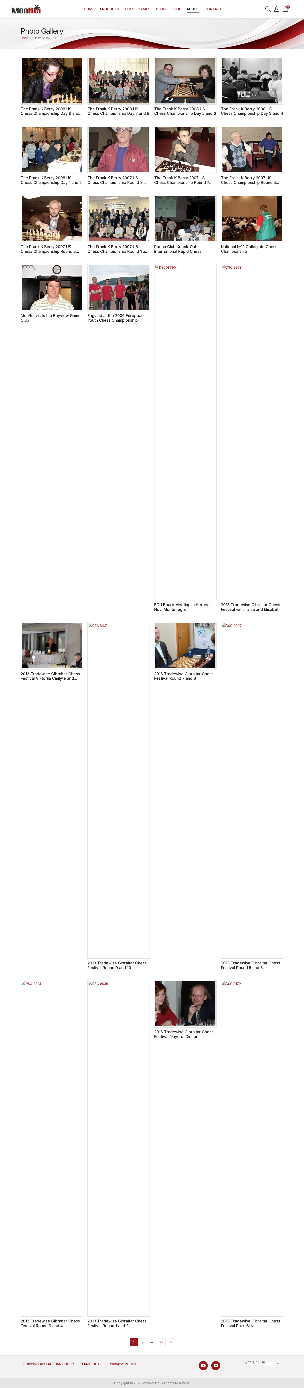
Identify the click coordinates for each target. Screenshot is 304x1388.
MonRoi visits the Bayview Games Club (52, 318)
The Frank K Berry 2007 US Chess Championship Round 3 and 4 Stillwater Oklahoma (48, 251)
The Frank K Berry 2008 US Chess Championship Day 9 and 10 (50, 113)
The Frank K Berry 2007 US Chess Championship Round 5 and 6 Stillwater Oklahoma (248, 182)
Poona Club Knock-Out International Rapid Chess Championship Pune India (177, 251)
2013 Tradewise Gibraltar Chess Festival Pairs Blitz (250, 1323)
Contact (213, 9)
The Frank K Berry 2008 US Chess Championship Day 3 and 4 (252, 111)
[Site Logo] (26, 9)
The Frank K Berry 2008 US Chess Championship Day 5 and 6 (185, 111)
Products (109, 9)
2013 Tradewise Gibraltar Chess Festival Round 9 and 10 (117, 965)
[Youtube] (203, 1365)
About (193, 9)
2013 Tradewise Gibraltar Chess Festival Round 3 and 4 (50, 1323)
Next (171, 1342)
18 (161, 1342)
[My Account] (277, 9)
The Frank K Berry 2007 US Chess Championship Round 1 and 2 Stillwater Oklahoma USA (118, 251)
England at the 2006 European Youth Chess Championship (115, 318)
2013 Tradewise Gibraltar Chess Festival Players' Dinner (183, 1034)
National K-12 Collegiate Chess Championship (249, 249)
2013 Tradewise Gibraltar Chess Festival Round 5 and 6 (250, 965)
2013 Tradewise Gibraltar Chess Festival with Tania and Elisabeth (251, 607)
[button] (268, 9)
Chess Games (138, 9)
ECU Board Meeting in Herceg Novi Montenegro (182, 607)
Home (89, 9)
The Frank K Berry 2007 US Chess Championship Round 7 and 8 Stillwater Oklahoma (181, 182)
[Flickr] (215, 1365)
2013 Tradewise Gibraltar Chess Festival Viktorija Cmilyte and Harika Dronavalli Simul (50, 678)
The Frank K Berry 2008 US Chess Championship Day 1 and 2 (51, 180)
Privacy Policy (123, 1364)
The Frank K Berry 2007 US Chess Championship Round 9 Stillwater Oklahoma (115, 182)
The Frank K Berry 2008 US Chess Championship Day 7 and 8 (118, 111)
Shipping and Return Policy (48, 1364)
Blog (161, 9)
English (258, 1362)
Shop (176, 9)
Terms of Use (92, 1364)
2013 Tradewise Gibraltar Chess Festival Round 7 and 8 (183, 676)
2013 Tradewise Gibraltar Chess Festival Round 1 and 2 (117, 1323)
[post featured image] (52, 81)
